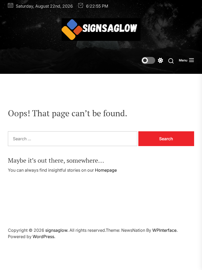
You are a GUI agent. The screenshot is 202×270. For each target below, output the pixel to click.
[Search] (171, 60)
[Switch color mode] (152, 60)
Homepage (106, 170)
